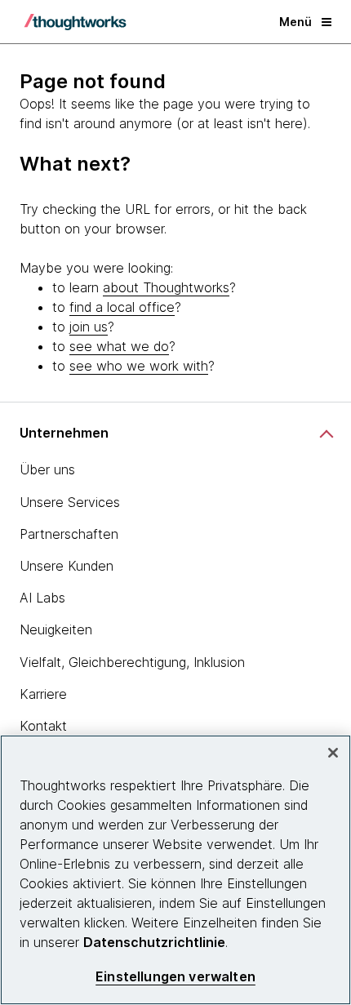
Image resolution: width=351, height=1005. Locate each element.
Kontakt (43, 726)
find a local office (122, 307)
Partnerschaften (69, 534)
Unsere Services (70, 502)
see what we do (119, 346)
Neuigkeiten (56, 629)
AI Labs (42, 597)
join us (88, 326)
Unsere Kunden (66, 566)
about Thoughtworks (166, 287)
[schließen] (333, 753)
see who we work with (138, 366)
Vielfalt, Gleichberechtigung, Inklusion (132, 662)
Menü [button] (295, 22)
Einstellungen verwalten (175, 977)
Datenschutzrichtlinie (154, 942)
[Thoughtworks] (75, 22)
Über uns (47, 469)
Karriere (43, 694)
